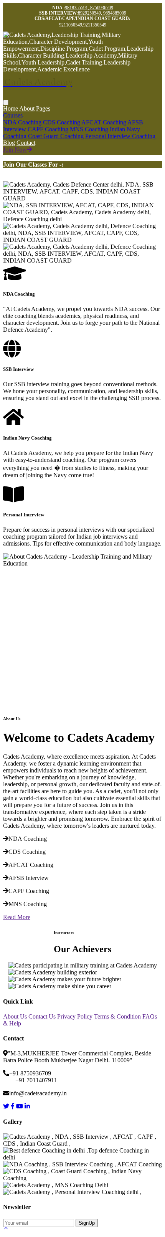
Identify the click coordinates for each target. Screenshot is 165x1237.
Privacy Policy (74, 1016)
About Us (15, 1016)
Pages (43, 108)
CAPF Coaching (48, 129)
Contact (25, 142)
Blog (9, 142)
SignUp (87, 1223)
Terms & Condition (117, 1016)
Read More (16, 917)
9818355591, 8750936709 (89, 7)
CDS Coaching (61, 122)
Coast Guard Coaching (56, 136)
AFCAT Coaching (103, 122)
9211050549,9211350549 (82, 25)
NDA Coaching (22, 122)
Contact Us (42, 1016)
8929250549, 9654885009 (102, 13)
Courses (13, 115)
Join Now (15, 149)
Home (10, 108)
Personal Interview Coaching (120, 136)
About (27, 108)
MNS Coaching (89, 129)
